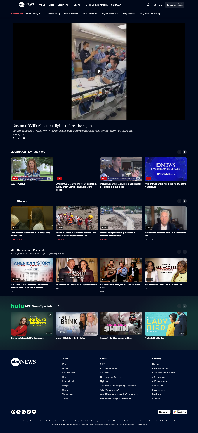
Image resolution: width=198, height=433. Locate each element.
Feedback (156, 394)
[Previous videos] (179, 152)
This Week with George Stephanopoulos (118, 386)
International (68, 381)
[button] (14, 5)
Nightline (104, 381)
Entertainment (68, 373)
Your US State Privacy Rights (90, 421)
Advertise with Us (160, 368)
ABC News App (159, 377)
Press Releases (158, 390)
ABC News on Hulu (108, 368)
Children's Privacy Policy (70, 421)
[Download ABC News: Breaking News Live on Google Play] (180, 412)
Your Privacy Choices (53, 421)
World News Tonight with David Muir (116, 399)
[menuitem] (33, 14)
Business (66, 368)
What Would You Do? (109, 390)
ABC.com (104, 373)
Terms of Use (39, 421)
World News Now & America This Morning (119, 394)
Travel (65, 399)
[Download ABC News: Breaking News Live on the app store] (164, 412)
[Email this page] (24, 138)
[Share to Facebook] (13, 138)
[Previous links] (179, 306)
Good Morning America (110, 377)
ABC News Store (159, 381)
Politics (65, 364)
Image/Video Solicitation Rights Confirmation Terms (135, 421)
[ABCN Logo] (27, 5)
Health (65, 377)
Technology (67, 394)
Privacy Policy (28, 421)
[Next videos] (185, 152)
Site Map (156, 399)
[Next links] (185, 306)
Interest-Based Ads (109, 421)
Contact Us (157, 364)
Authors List (157, 386)
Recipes (65, 386)
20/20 (103, 364)
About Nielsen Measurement (165, 421)
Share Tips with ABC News (164, 373)
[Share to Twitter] (18, 138)
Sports (65, 390)
